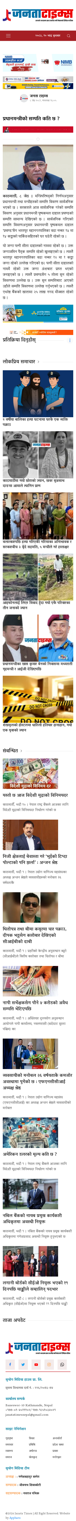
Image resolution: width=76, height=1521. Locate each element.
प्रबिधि (32, 1445)
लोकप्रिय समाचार (19, 362)
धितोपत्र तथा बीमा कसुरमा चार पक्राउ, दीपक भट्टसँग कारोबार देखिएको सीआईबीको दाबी (34, 935)
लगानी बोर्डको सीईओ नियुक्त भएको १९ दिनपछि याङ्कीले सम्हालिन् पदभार (35, 1286)
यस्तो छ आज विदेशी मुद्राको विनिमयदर (35, 796)
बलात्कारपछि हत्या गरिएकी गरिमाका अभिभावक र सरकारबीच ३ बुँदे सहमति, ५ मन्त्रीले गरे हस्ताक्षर (37, 545)
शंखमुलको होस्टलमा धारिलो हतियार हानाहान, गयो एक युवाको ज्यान (37, 728)
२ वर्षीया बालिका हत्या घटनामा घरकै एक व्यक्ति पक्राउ (35, 422)
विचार (31, 1438)
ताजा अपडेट (14, 1321)
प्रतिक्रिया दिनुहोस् (19, 340)
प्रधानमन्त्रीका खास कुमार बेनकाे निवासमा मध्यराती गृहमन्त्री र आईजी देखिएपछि (37, 667)
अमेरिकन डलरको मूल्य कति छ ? (30, 1155)
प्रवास (55, 1451)
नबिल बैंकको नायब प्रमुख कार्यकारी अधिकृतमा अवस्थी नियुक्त (32, 1219)
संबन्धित (10, 751)
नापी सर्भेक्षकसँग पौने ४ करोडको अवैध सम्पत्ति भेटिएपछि (35, 1006)
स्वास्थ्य (9, 1451)
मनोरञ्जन (57, 1457)
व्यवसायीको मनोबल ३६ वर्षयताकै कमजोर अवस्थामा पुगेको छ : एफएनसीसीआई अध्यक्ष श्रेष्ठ (37, 1082)
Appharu (15, 1518)
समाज (9, 1457)
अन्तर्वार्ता (57, 1438)
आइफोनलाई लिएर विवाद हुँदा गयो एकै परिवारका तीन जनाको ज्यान (36, 606)
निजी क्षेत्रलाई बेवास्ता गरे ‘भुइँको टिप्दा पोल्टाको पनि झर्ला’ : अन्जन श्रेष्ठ (35, 860)
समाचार (9, 1445)
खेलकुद (33, 1457)
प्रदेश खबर (58, 1445)
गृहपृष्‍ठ (9, 1438)
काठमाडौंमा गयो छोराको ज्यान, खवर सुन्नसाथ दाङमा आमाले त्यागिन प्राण (33, 483)
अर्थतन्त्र (33, 1451)
